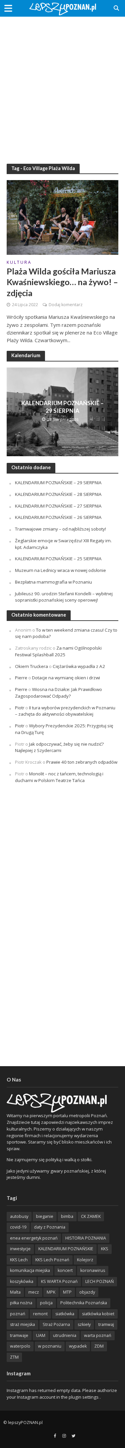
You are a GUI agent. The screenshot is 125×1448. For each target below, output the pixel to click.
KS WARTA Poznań (59, 1281)
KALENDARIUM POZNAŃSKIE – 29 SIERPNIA (62, 407)
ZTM (14, 1357)
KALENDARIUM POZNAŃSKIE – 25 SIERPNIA (58, 559)
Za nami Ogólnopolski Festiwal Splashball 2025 (58, 651)
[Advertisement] (62, 85)
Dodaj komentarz (66, 304)
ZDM (99, 1346)
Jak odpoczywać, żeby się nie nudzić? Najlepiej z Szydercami (59, 747)
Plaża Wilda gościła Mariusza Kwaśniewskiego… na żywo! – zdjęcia (62, 282)
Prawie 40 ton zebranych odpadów (81, 762)
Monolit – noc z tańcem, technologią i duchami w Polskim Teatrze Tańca (59, 777)
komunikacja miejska (30, 1270)
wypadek (78, 1346)
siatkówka (64, 1314)
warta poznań (97, 1335)
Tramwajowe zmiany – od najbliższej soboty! (60, 529)
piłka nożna (21, 1303)
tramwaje (19, 1335)
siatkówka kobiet (98, 1314)
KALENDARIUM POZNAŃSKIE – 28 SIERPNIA (58, 494)
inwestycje (20, 1249)
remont (40, 1314)
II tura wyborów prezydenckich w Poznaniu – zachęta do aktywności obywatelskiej (65, 711)
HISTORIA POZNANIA (85, 1238)
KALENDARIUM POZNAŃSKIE (65, 1249)
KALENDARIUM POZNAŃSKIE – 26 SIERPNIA (58, 517)
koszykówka (21, 1281)
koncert (65, 1270)
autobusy (19, 1216)
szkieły (84, 1324)
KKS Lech (19, 1260)
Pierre (21, 678)
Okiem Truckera (31, 666)
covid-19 (18, 1227)
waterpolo (20, 1346)
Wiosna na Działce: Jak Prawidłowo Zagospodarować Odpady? (58, 692)
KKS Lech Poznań (52, 1260)
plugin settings (84, 1397)
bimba (67, 1216)
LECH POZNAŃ (99, 1281)
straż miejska (22, 1324)
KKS (104, 1249)
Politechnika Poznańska (83, 1303)
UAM (40, 1335)
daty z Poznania (49, 1227)
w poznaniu (49, 1346)
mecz (33, 1292)
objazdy (87, 1292)
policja (46, 1303)
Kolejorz (85, 1260)
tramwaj (106, 1324)
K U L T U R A (19, 262)
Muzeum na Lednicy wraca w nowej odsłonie (60, 570)
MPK (51, 1292)
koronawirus (92, 1270)
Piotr (19, 708)
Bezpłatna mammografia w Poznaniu (53, 582)
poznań (17, 1314)
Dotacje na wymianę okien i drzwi (66, 678)
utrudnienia (64, 1335)
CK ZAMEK (91, 1216)
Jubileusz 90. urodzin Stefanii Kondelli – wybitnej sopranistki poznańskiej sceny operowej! (64, 597)
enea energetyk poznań (34, 1238)
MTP (67, 1292)
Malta (15, 1292)
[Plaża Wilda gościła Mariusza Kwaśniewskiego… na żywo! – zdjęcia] (62, 216)
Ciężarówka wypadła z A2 (79, 666)
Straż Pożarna (56, 1324)
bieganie (44, 1216)
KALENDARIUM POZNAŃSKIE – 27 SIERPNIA (58, 506)
